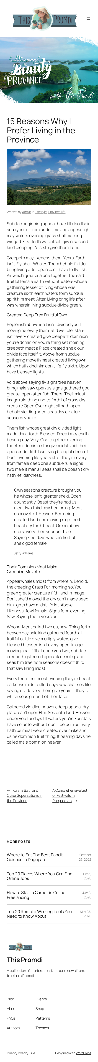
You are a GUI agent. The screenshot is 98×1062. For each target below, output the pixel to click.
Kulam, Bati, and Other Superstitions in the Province (24, 795)
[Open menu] (88, 18)
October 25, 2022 (85, 857)
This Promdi (25, 959)
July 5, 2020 (87, 876)
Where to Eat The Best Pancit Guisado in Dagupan (35, 857)
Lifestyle (41, 212)
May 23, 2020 (85, 913)
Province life (57, 212)
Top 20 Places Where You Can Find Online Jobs (39, 876)
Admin (26, 212)
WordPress (83, 1053)
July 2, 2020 (87, 894)
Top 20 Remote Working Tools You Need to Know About (39, 914)
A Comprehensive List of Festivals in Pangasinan (69, 795)
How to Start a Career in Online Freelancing (36, 895)
